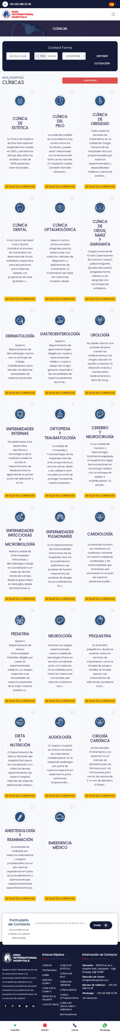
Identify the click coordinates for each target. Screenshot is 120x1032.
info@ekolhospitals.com (95, 980)
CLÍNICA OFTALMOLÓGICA (69, 996)
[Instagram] (12, 1006)
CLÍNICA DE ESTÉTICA (66, 967)
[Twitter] (19, 1006)
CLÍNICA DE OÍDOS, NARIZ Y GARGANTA (68, 1006)
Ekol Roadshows (68, 1014)
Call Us (75, 1030)
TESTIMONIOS (49, 970)
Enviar (98, 925)
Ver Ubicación (89, 998)
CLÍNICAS (47, 965)
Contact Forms (60, 47)
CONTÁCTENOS (90, 80)
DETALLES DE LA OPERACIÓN (20, 186)
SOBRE (45, 975)
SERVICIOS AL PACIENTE (49, 998)
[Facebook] (5, 1006)
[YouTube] (26, 1006)
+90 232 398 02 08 (20, 4)
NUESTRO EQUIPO (47, 981)
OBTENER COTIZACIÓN (102, 59)
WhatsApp (105, 1030)
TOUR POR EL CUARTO (49, 990)
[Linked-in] (33, 1006)
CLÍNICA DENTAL (68, 989)
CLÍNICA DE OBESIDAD (66, 983)
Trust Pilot (14, 1030)
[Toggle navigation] (113, 14)
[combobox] (41, 56)
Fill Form (45, 1030)
